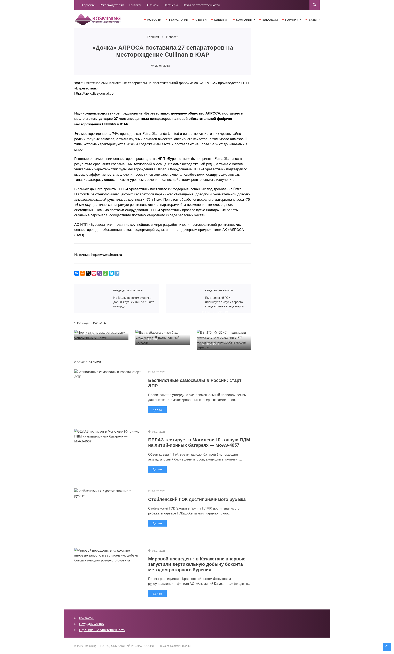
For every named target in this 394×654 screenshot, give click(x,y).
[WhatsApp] (105, 273)
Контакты (86, 618)
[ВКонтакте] (76, 273)
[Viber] (99, 273)
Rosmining (105, 21)
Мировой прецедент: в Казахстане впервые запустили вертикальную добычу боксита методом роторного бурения (196, 564)
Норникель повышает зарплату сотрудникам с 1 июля (100, 321)
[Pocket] (94, 273)
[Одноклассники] (82, 273)
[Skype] (111, 273)
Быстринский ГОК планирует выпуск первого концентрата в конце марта (183, 299)
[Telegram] (117, 273)
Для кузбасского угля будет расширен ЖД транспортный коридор (159, 326)
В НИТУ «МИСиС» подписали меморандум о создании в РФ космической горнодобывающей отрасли (223, 324)
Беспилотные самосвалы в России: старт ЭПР (195, 383)
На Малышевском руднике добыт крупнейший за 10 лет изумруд (91, 299)
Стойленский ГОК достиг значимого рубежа (197, 499)
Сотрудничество (91, 624)
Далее (157, 410)
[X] (88, 273)
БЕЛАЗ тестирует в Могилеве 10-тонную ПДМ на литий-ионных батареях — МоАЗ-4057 (199, 442)
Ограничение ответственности (102, 630)
